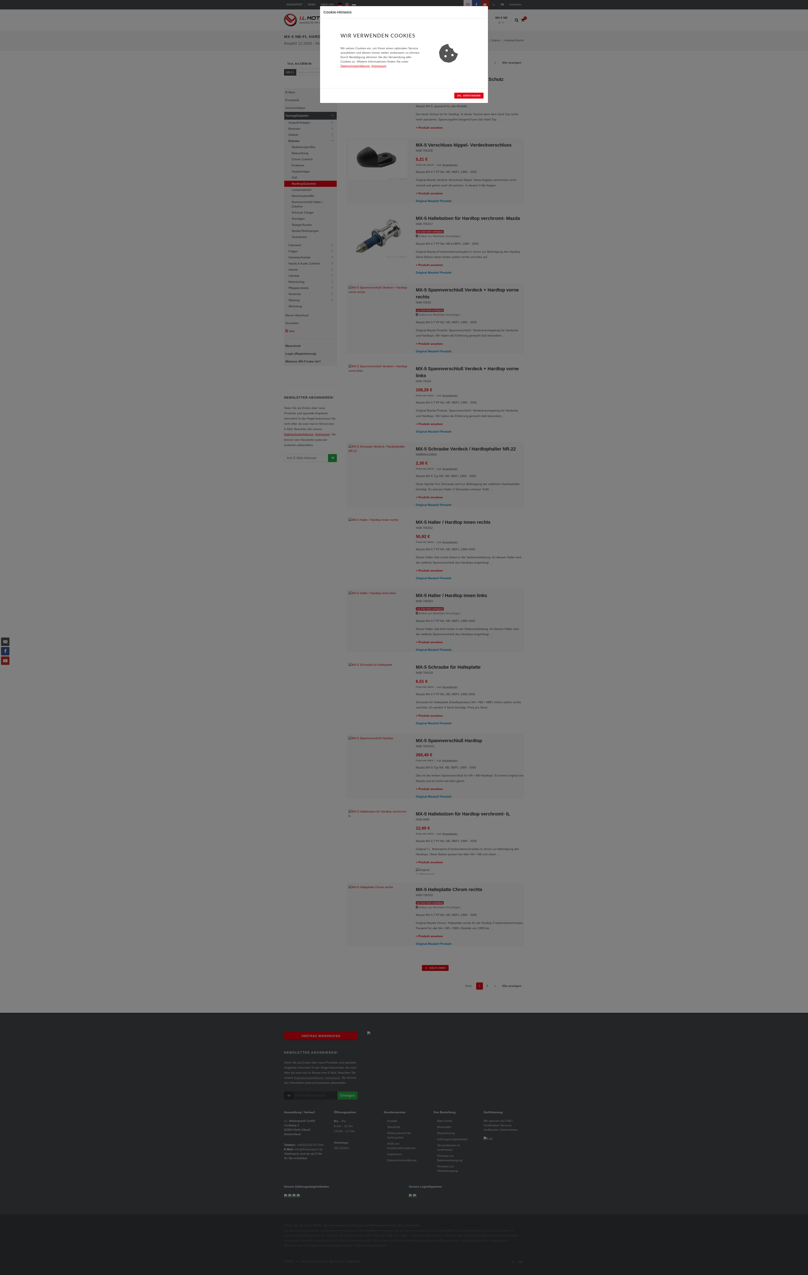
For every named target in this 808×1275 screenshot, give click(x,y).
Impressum (378, 66)
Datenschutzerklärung (355, 66)
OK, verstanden (469, 95)
